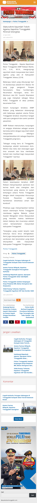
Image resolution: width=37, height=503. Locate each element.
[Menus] (34, 2)
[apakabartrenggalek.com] (10, 2)
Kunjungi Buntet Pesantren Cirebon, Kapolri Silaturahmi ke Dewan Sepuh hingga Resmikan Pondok (10, 311)
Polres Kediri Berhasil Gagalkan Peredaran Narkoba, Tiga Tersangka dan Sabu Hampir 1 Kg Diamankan (26, 311)
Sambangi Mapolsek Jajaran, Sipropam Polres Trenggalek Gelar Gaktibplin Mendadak (16, 277)
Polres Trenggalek (10, 249)
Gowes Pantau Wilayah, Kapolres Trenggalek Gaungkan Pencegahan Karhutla (15, 270)
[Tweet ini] (11, 322)
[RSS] (18, 300)
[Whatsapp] (29, 322)
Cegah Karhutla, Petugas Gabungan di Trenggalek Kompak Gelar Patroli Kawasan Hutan (18, 262)
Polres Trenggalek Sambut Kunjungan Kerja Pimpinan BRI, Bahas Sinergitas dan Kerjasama (17, 284)
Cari (2, 492)
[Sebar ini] (5, 322)
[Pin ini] (17, 322)
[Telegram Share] (23, 322)
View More (18, 419)
